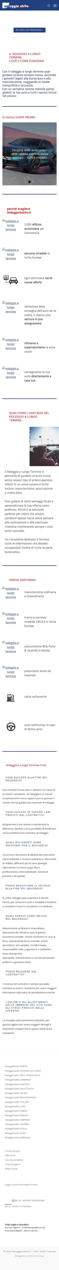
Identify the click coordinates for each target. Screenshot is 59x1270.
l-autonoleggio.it (12, 1164)
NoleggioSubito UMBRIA (16, 1110)
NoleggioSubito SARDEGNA (17, 1137)
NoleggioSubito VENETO (16, 1066)
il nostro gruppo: (12, 1150)
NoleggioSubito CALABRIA (17, 1124)
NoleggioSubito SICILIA (15, 1133)
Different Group (36, 1256)
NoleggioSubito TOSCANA (17, 1102)
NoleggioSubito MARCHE (16, 1115)
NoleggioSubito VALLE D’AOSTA (19, 1088)
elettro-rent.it (11, 1168)
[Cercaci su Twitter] (27, 1264)
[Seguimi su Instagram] (22, 1264)
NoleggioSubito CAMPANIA (17, 1119)
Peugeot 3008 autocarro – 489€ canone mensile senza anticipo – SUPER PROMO (29, 154)
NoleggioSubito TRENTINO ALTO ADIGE (23, 1070)
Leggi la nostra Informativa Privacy (21, 1184)
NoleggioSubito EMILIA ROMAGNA (20, 1097)
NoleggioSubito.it (21, 1251)
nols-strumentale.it (14, 1159)
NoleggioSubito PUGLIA (16, 1128)
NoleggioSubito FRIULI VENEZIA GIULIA (22, 1075)
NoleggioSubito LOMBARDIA (18, 1079)
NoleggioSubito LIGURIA (16, 1093)
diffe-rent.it (10, 1155)
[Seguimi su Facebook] (31, 1264)
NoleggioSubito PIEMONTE (17, 1084)
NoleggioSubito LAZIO (15, 1106)
